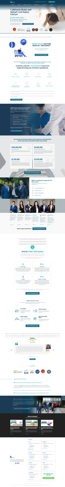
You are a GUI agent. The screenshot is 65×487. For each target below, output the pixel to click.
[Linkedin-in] (17, 463)
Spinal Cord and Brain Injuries (42, 317)
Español (52, 4)
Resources (36, 4)
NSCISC (34, 385)
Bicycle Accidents (24, 316)
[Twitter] (16, 463)
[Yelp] (18, 463)
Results (19, 4)
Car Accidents (23, 308)
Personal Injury (26, 4)
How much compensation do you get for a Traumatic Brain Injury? (32, 393)
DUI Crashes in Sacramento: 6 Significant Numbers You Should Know (47, 428)
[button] (11, 350)
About (12, 4)
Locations (44, 4)
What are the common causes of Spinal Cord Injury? (28, 382)
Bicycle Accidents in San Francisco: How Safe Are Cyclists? (14, 428)
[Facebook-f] (15, 463)
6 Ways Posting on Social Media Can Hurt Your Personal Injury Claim (32, 428)
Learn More (40, 312)
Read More (11, 224)
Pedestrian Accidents (42, 309)
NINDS (22, 386)
